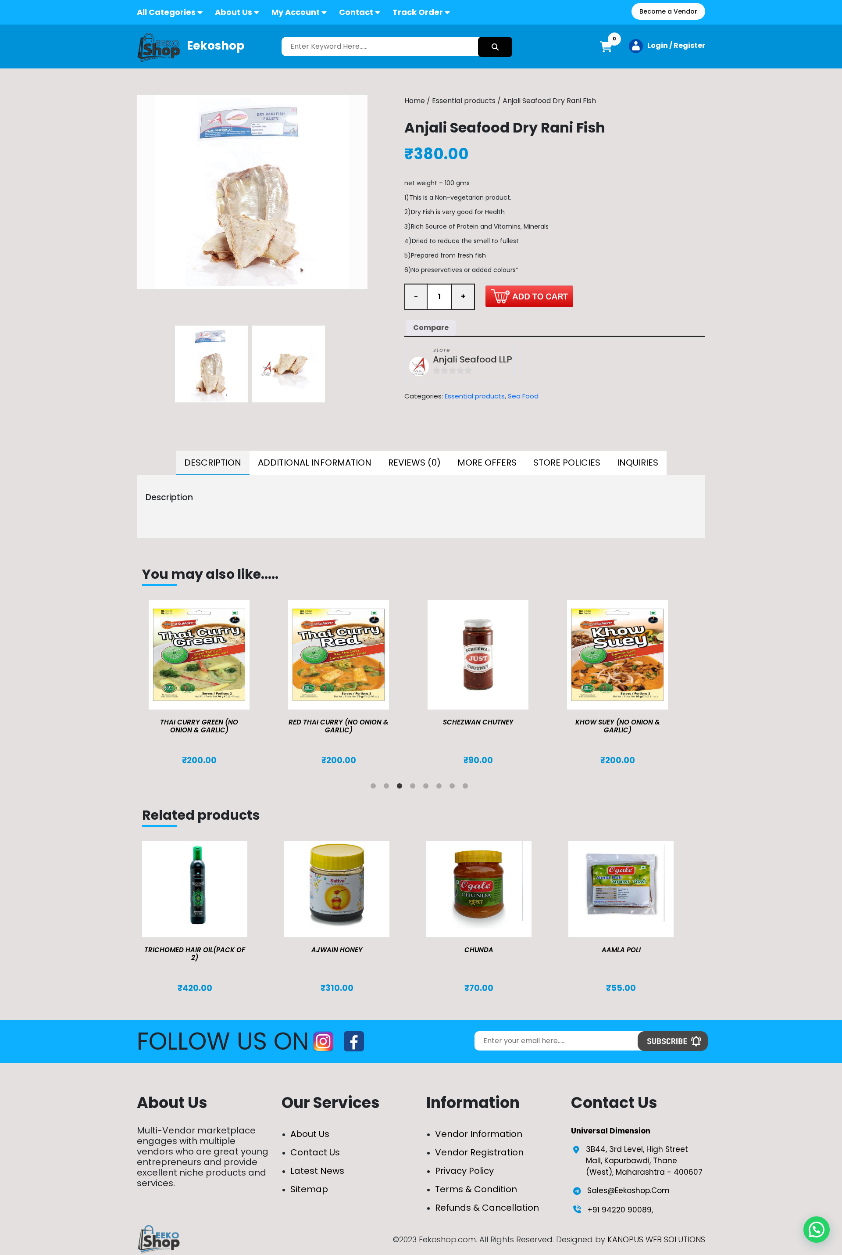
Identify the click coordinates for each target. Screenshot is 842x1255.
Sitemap (309, 1189)
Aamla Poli (621, 949)
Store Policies (566, 462)
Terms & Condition (476, 1189)
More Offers (487, 462)
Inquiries (637, 462)
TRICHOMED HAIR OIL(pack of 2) (194, 953)
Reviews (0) (414, 462)
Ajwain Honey (337, 949)
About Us (233, 12)
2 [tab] (388, 787)
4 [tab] (414, 787)
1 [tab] (375, 787)
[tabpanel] (212, 683)
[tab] (213, 463)
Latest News (317, 1171)
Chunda (478, 949)
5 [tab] (427, 787)
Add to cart (529, 296)
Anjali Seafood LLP (472, 359)
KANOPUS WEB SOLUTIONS (656, 1239)
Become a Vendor (668, 11)
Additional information (314, 462)
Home (414, 101)
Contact (356, 12)
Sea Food (523, 396)
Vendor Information (478, 1134)
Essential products (464, 101)
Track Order (417, 12)
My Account (295, 12)
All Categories (166, 12)
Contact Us (315, 1152)
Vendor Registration (479, 1152)
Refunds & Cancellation (487, 1207)
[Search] (495, 47)
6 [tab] (440, 787)
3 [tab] (401, 787)
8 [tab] (467, 787)
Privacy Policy (464, 1171)
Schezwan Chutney (478, 722)
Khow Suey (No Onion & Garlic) (617, 726)
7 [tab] (454, 787)
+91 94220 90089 (620, 1210)
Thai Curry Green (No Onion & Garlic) (199, 726)
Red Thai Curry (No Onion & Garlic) (339, 726)
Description (212, 462)
